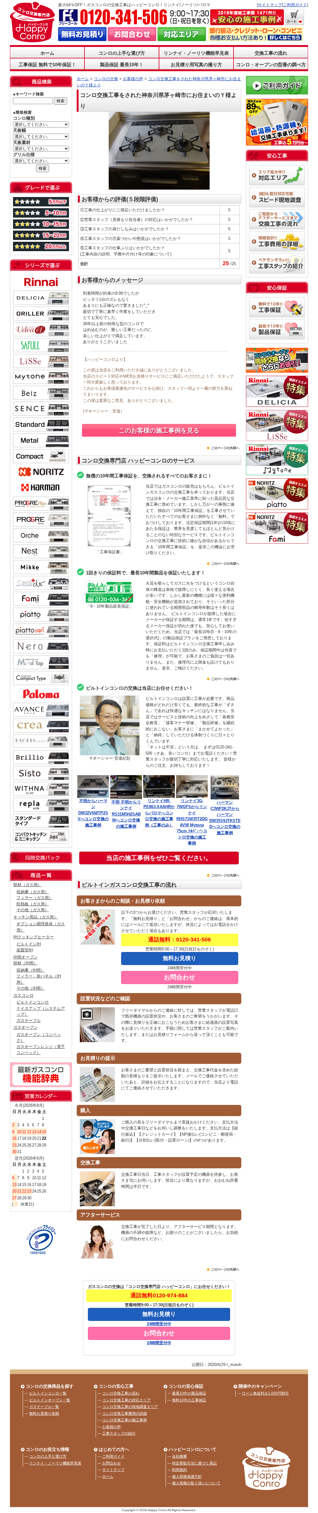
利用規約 (179, 1470)
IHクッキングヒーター (33, 937)
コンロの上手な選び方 (47, 1456)
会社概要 (179, 1456)
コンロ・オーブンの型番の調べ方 (271, 64)
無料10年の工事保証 (189, 1400)
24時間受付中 (159, 1324)
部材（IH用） (25, 963)
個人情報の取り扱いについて (196, 1483)
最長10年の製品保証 (189, 1393)
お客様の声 (111, 1427)
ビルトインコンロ (32, 1002)
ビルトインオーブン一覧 (49, 1400)
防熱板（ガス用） (32, 904)
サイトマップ (270, 4)
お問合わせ (111, 1463)
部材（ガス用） (27, 884)
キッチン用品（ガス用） (35, 917)
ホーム (47, 53)
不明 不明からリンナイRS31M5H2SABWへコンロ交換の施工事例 (126, 814)
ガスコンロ (23, 995)
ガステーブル (28, 1020)
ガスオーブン (25, 1027)
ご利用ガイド (295, 4)
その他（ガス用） (32, 910)
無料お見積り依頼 (44, 1413)
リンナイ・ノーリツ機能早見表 (196, 53)
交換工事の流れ (271, 53)
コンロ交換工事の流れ (120, 1393)
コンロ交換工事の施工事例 (124, 1420)
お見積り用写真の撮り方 (196, 64)
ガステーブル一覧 (44, 1407)
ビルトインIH (28, 944)
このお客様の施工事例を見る (159, 430)
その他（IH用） (30, 988)
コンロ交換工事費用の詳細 (124, 1413)
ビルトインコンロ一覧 (47, 1393)
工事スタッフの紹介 (119, 1433)
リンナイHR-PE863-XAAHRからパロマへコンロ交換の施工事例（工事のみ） (159, 812)
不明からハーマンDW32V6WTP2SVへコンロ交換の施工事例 (93, 812)
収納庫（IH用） (30, 970)
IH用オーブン (25, 957)
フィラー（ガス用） (34, 897)
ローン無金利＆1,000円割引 (265, 1393)
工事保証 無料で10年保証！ (47, 64)
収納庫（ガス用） (32, 892)
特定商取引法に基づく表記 (194, 1463)
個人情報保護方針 (187, 1476)
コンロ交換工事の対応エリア (126, 1400)
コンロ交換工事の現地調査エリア (130, 1407)
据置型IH (24, 950)
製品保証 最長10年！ (121, 64)
